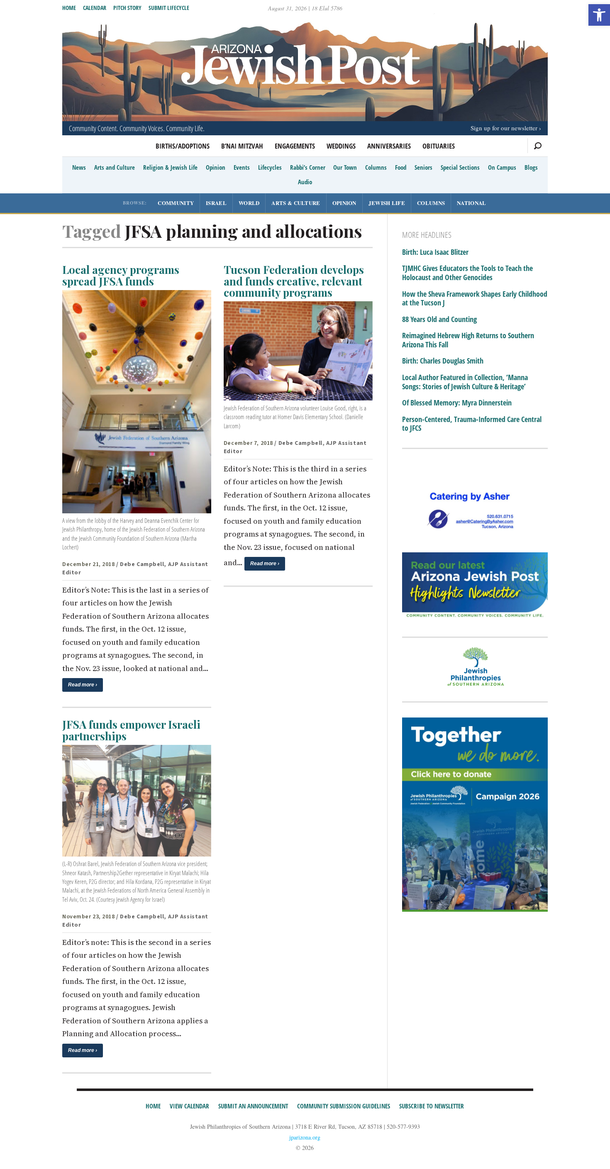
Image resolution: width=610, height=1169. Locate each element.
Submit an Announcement (253, 1106)
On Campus (502, 167)
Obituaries (438, 146)
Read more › (82, 685)
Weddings (341, 146)
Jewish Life (386, 203)
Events (242, 167)
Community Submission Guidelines (343, 1106)
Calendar (94, 8)
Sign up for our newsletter (504, 128)
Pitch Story (127, 8)
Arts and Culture (114, 167)
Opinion (215, 167)
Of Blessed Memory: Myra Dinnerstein (457, 403)
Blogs (531, 167)
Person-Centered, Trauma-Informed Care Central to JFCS (472, 424)
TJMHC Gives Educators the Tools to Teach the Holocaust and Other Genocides (467, 273)
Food (400, 167)
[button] (599, 15)
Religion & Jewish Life (170, 167)
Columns (376, 167)
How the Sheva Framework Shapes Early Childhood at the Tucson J (474, 299)
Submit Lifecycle (169, 8)
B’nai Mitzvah (242, 146)
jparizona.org (304, 1137)
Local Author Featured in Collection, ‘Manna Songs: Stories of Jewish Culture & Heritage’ (465, 382)
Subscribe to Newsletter (431, 1106)
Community (176, 203)
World (249, 203)
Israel (216, 203)
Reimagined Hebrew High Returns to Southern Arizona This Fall (468, 340)
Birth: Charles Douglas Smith (442, 361)
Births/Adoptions (183, 146)
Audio (305, 182)
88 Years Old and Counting (439, 319)
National (471, 203)
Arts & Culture (295, 203)
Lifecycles (270, 167)
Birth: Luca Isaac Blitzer (435, 252)
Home (69, 8)
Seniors (423, 167)
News (79, 167)
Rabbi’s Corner (307, 167)
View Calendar (189, 1106)
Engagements (295, 146)
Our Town (345, 167)
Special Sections (460, 167)
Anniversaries (389, 146)
